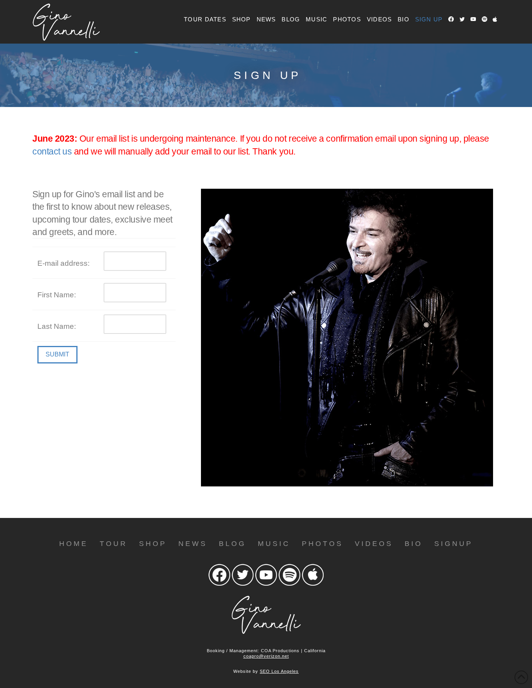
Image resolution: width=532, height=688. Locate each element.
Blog (232, 544)
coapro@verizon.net (266, 656)
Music (274, 544)
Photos (322, 544)
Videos (374, 544)
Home (73, 544)
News (192, 544)
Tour (113, 544)
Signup (453, 544)
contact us (52, 151)
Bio (414, 544)
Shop (153, 544)
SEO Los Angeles (279, 671)
